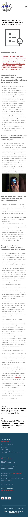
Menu (26, 6)
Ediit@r (5, 398)
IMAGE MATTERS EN (19, 511)
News (17, 398)
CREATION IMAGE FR (14, 512)
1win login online (18, 377)
